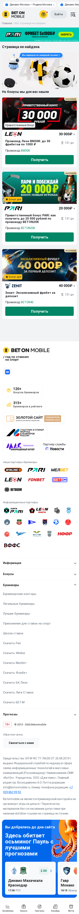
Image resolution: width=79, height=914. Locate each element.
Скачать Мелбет (15, 663)
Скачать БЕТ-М (14, 702)
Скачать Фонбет (15, 673)
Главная (7, 23)
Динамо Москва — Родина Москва (31, 4)
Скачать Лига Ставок (18, 692)
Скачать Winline (14, 653)
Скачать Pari (12, 643)
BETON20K (28, 228)
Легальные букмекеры (19, 604)
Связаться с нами (21, 743)
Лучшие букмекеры (16, 613)
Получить (39, 160)
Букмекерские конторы (19, 594)
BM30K (25, 150)
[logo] (13, 14)
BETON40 (27, 302)
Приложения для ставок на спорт (27, 623)
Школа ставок (13, 633)
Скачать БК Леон (15, 682)
